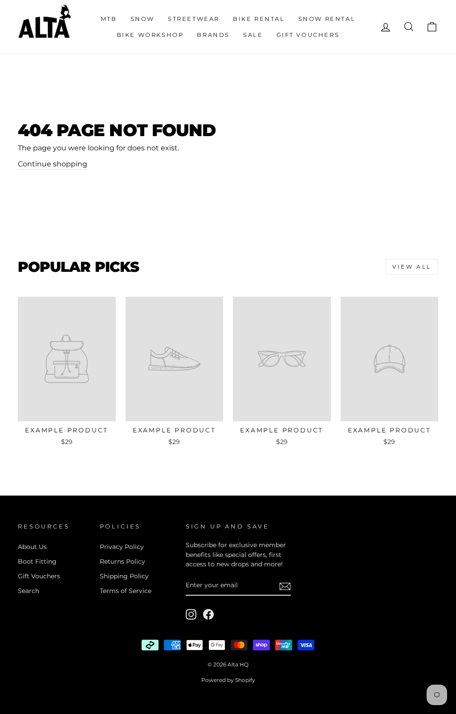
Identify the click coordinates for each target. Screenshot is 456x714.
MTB (109, 18)
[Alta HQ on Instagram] (191, 614)
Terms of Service (125, 590)
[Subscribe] (285, 586)
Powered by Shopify (228, 680)
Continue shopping (52, 164)
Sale (253, 34)
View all (412, 266)
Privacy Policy (122, 546)
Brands (213, 34)
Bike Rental (259, 18)
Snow (142, 18)
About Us (32, 546)
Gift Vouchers (308, 34)
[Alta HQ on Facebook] (208, 614)
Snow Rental (327, 18)
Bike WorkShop (150, 34)
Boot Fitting (37, 561)
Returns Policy (122, 561)
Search (28, 590)
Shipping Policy (124, 576)
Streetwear (194, 18)
